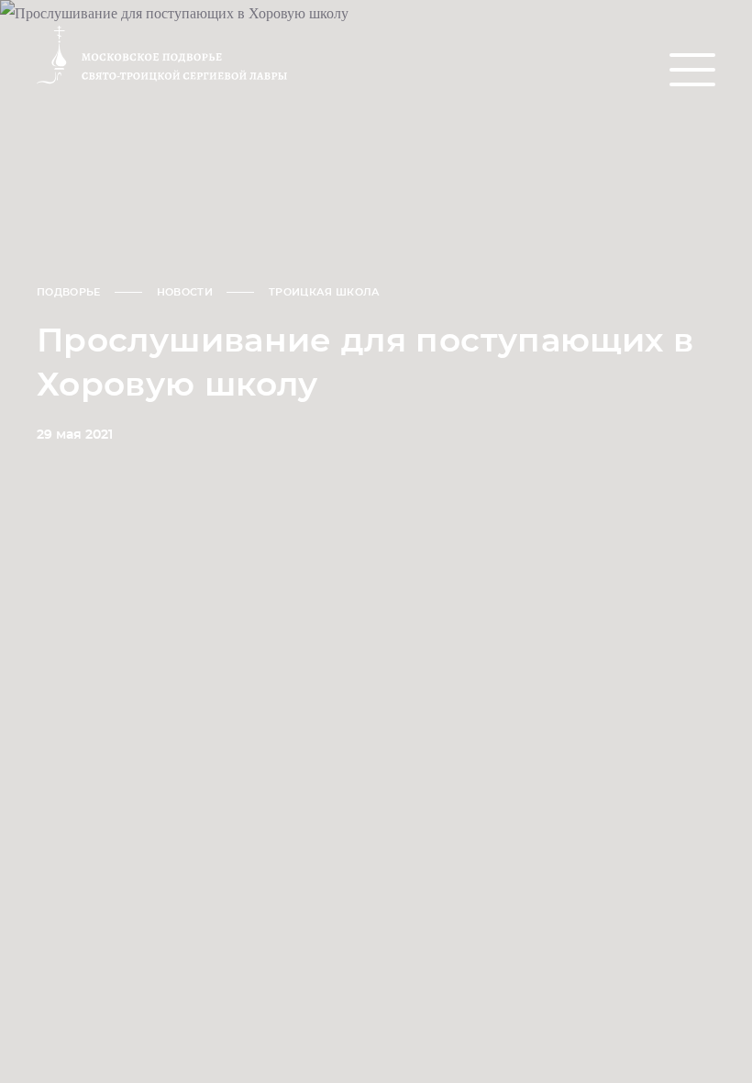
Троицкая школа (325, 292)
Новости (185, 292)
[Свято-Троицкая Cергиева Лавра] (143, 56)
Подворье (69, 292)
